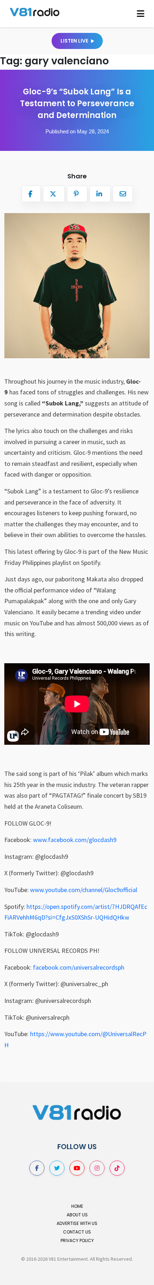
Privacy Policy (77, 1240)
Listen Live (75, 40)
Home (77, 1206)
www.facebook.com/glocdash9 (74, 840)
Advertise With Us (77, 1223)
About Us (77, 1215)
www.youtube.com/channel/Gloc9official (83, 890)
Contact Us (77, 1232)
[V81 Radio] (35, 11)
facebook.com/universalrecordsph (78, 967)
